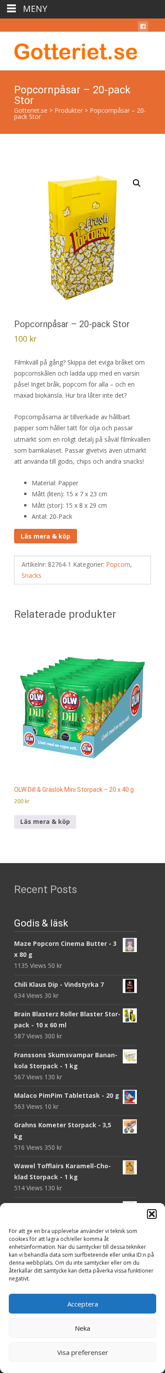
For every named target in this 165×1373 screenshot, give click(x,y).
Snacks (31, 575)
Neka (82, 1328)
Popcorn (118, 564)
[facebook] (143, 28)
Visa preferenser (82, 1352)
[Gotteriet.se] (68, 49)
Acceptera (82, 1303)
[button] (151, 1214)
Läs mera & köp (45, 536)
